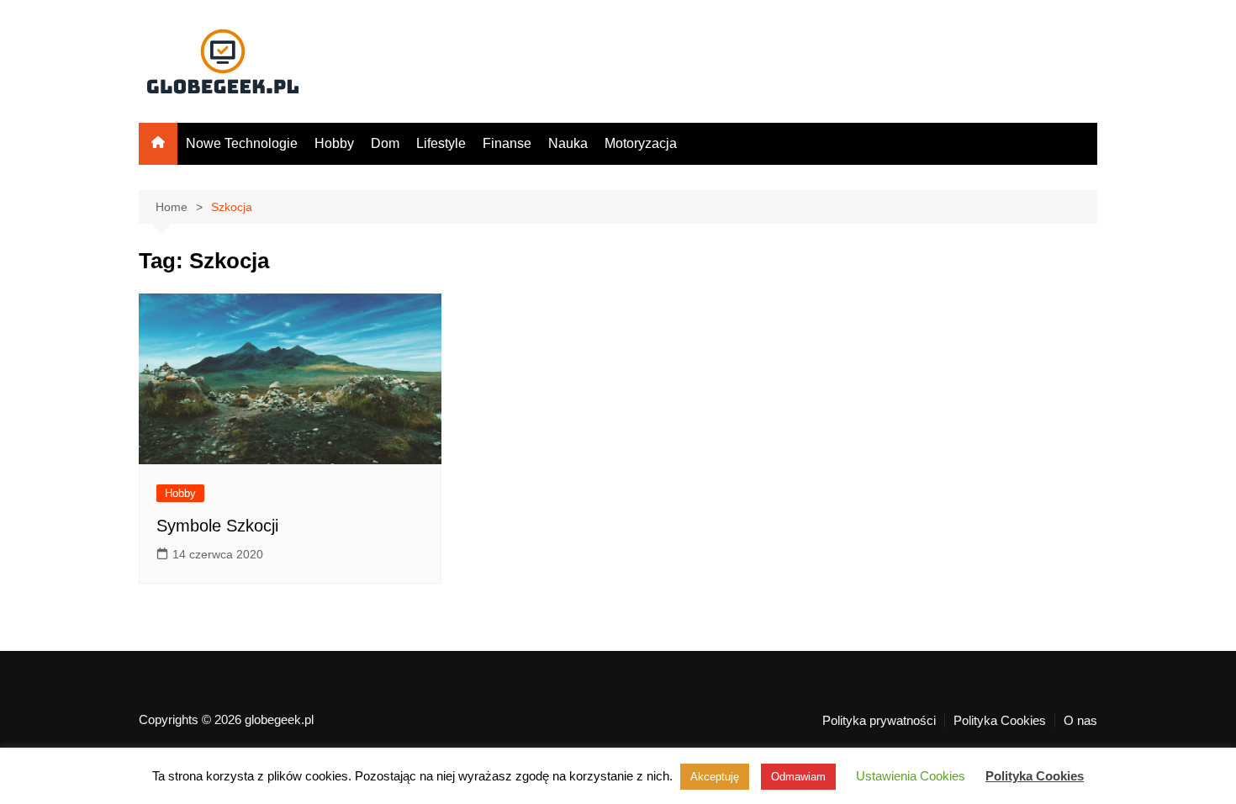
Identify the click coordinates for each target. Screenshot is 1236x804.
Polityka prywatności (879, 720)
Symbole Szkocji (217, 525)
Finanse (507, 143)
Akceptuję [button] (714, 776)
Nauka (568, 143)
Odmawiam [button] (798, 776)
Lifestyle (441, 143)
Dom (385, 143)
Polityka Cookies (999, 720)
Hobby (334, 143)
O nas (1080, 720)
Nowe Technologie (242, 143)
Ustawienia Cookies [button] (910, 776)
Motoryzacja (641, 143)
